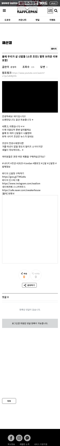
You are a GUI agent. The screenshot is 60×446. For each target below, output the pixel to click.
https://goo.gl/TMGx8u (14, 176)
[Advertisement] (30, 31)
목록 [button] (55, 48)
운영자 (13, 66)
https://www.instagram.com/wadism (21, 183)
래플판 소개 (24, 444)
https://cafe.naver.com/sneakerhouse (21, 190)
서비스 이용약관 (40, 444)
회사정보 (11, 444)
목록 (9, 401)
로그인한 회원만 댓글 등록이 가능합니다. (30, 323)
